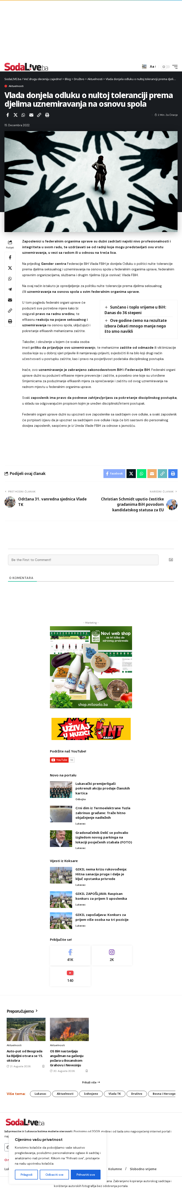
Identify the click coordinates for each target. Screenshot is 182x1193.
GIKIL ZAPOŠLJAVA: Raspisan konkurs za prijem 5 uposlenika (101, 896)
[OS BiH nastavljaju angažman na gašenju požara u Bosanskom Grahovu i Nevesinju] (69, 1029)
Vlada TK (115, 1094)
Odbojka (80, 799)
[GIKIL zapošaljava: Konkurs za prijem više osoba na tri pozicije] (61, 920)
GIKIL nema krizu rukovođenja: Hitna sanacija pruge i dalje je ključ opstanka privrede (101, 874)
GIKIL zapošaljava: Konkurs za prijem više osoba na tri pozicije (102, 917)
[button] (144, 67)
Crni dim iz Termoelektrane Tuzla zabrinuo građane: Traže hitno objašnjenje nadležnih (102, 813)
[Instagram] (112, 955)
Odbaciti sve (54, 1175)
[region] (58, 1158)
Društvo (136, 1094)
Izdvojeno (91, 1094)
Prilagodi (26, 1175)
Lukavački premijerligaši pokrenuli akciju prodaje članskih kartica (102, 788)
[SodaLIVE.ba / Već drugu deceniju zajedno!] (26, 67)
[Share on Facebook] (7, 114)
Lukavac (80, 823)
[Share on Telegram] (10, 289)
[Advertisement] (91, 31)
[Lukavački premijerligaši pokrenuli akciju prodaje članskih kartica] (61, 789)
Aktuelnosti (16, 86)
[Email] (31, 114)
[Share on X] (15, 114)
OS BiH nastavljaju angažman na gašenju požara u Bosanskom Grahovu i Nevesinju (66, 1058)
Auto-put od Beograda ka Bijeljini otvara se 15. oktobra (25, 1056)
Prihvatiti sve (86, 1175)
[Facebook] (70, 955)
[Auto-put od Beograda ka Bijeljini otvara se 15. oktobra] (26, 1029)
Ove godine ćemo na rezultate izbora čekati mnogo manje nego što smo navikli (136, 326)
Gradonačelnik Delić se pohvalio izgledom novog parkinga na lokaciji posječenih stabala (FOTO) (103, 837)
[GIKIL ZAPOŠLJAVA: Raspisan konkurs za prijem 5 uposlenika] (61, 899)
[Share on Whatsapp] (23, 114)
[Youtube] (70, 976)
